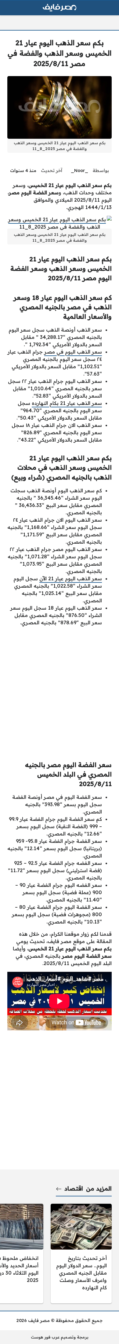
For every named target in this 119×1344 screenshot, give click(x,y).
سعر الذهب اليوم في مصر (73, 352)
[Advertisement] (59, 690)
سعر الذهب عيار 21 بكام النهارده (67, 403)
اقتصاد (73, 1188)
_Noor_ (79, 170)
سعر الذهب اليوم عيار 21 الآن (70, 578)
